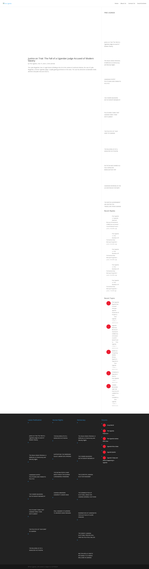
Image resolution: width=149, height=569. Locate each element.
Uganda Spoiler (111, 452)
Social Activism (141, 3)
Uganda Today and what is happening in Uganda (110, 460)
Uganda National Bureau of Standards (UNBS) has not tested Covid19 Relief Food (112, 222)
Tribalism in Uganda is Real (115, 374)
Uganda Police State (112, 446)
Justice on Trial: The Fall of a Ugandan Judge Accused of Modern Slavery (61, 59)
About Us (123, 3)
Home (116, 3)
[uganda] (112, 20)
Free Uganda (33, 63)
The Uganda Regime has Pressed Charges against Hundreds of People (115, 308)
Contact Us (131, 3)
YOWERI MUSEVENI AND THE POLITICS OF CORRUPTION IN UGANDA (115, 391)
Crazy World (110, 425)
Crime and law (51, 63)
